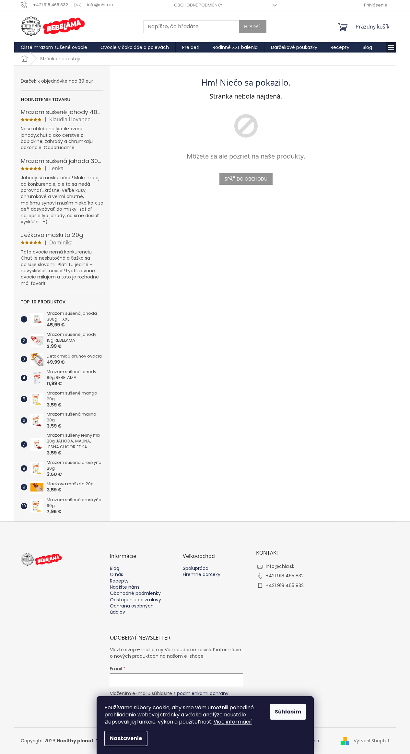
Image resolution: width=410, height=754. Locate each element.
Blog (114, 568)
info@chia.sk (280, 566)
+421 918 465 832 (285, 575)
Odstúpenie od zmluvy (135, 600)
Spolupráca (195, 568)
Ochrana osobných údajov (132, 609)
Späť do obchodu (246, 179)
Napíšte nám (124, 587)
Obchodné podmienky (198, 5)
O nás (116, 574)
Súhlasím (288, 711)
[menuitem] (54, 47)
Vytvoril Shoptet (372, 740)
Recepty (119, 581)
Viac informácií (233, 721)
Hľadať (252, 26)
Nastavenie (126, 738)
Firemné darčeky (201, 574)
